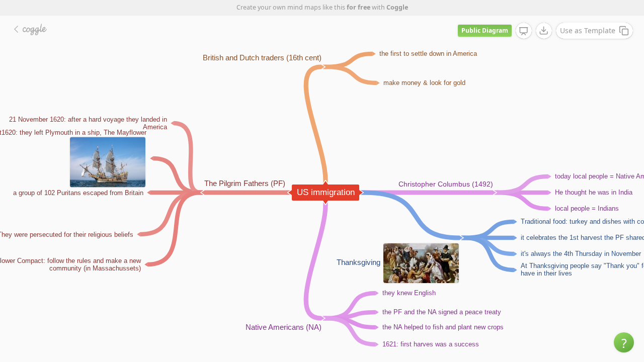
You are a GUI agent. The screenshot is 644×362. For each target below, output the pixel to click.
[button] (624, 342)
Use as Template (587, 30)
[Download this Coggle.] (544, 31)
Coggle (397, 7)
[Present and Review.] (524, 31)
